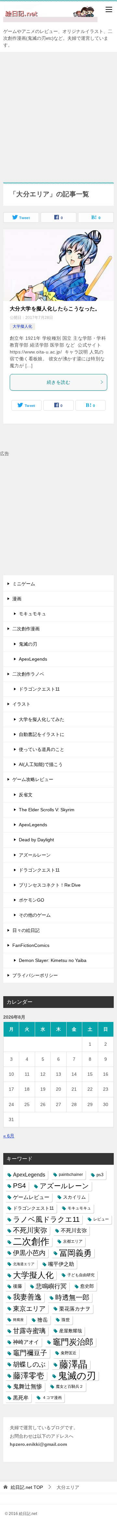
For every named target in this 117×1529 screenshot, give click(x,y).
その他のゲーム (35, 915)
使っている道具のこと (41, 749)
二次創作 (31, 1241)
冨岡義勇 (75, 1252)
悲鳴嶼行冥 (51, 1286)
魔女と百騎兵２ (69, 1386)
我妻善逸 (27, 1297)
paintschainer (71, 1175)
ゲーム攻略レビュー (32, 779)
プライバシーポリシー (35, 975)
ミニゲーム (23, 583)
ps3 (100, 1174)
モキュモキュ (32, 613)
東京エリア (29, 1308)
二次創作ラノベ (28, 674)
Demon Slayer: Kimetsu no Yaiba (52, 960)
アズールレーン (35, 855)
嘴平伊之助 (61, 1264)
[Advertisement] (58, 113)
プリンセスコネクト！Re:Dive (50, 885)
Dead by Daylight (36, 839)
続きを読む (58, 382)
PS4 (19, 1186)
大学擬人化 (22, 326)
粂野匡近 (68, 1353)
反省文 (25, 794)
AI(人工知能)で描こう (41, 764)
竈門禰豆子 (30, 1353)
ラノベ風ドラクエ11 (46, 1219)
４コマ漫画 (52, 1397)
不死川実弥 (30, 1230)
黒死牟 (21, 1398)
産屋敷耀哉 (70, 1330)
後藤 (17, 1286)
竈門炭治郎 (73, 1341)
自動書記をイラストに (41, 734)
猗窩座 (18, 1320)
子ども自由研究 (81, 1275)
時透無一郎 (72, 1297)
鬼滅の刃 (28, 644)
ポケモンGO (31, 900)
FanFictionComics (30, 945)
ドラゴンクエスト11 (39, 689)
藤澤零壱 (28, 1375)
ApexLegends (33, 659)
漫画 (16, 598)
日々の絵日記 (26, 930)
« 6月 (8, 1135)
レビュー (101, 1219)
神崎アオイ (26, 1342)
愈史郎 (87, 1286)
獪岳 (42, 1320)
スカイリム (74, 1197)
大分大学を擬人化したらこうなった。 (55, 308)
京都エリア (73, 1241)
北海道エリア (23, 1264)
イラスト (21, 704)
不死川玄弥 (74, 1230)
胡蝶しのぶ (29, 1364)
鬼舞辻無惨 (27, 1386)
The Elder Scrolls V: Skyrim (46, 809)
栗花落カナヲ (74, 1309)
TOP (27, 1487)
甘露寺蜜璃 (29, 1330)
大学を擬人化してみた (41, 719)
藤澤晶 (73, 1364)
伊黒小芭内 (29, 1252)
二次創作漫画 (26, 628)
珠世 (65, 1319)
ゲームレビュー (31, 1197)
